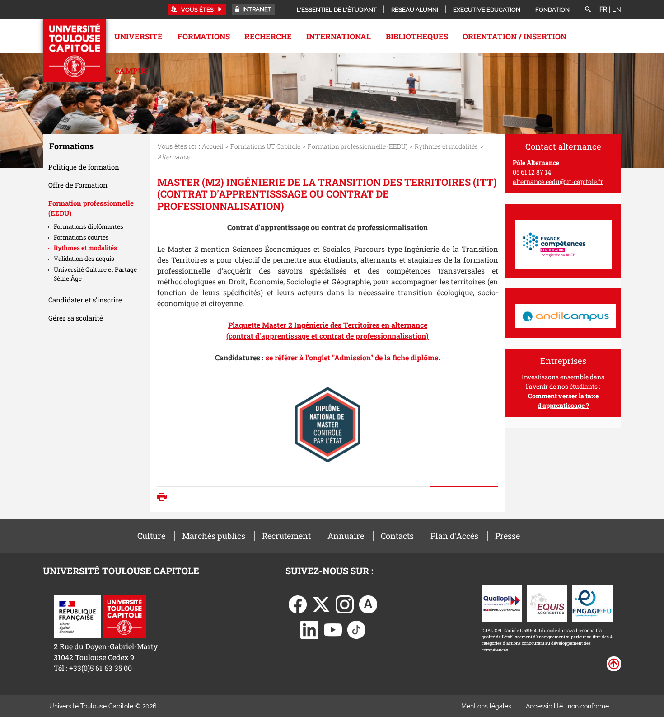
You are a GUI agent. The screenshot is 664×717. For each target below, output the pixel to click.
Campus (131, 71)
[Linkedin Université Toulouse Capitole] (309, 628)
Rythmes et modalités (446, 146)
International (338, 36)
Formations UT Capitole (265, 146)
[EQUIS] (547, 602)
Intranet (256, 9)
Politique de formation (83, 166)
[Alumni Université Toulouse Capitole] (368, 603)
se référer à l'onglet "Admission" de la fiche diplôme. (353, 357)
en (616, 9)
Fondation (552, 9)
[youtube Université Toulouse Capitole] (333, 628)
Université (138, 36)
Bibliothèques (417, 36)
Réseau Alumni (414, 9)
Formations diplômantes (88, 226)
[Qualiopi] (502, 602)
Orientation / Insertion (514, 36)
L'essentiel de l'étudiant (337, 9)
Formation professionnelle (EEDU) (357, 146)
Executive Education (486, 9)
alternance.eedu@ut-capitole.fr (558, 181)
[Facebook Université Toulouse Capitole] (298, 603)
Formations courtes (81, 237)
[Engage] (592, 602)
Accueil (212, 146)
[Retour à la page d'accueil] (74, 50)
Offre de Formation (78, 184)
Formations (204, 36)
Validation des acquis (84, 259)
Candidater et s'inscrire (85, 299)
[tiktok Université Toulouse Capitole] (356, 628)
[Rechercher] (588, 10)
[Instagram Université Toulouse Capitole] (345, 603)
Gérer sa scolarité (75, 317)
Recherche (268, 36)
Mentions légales (486, 706)
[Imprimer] (164, 497)
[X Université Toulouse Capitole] (321, 603)
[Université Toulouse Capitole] (124, 616)
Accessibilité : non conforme (567, 706)
